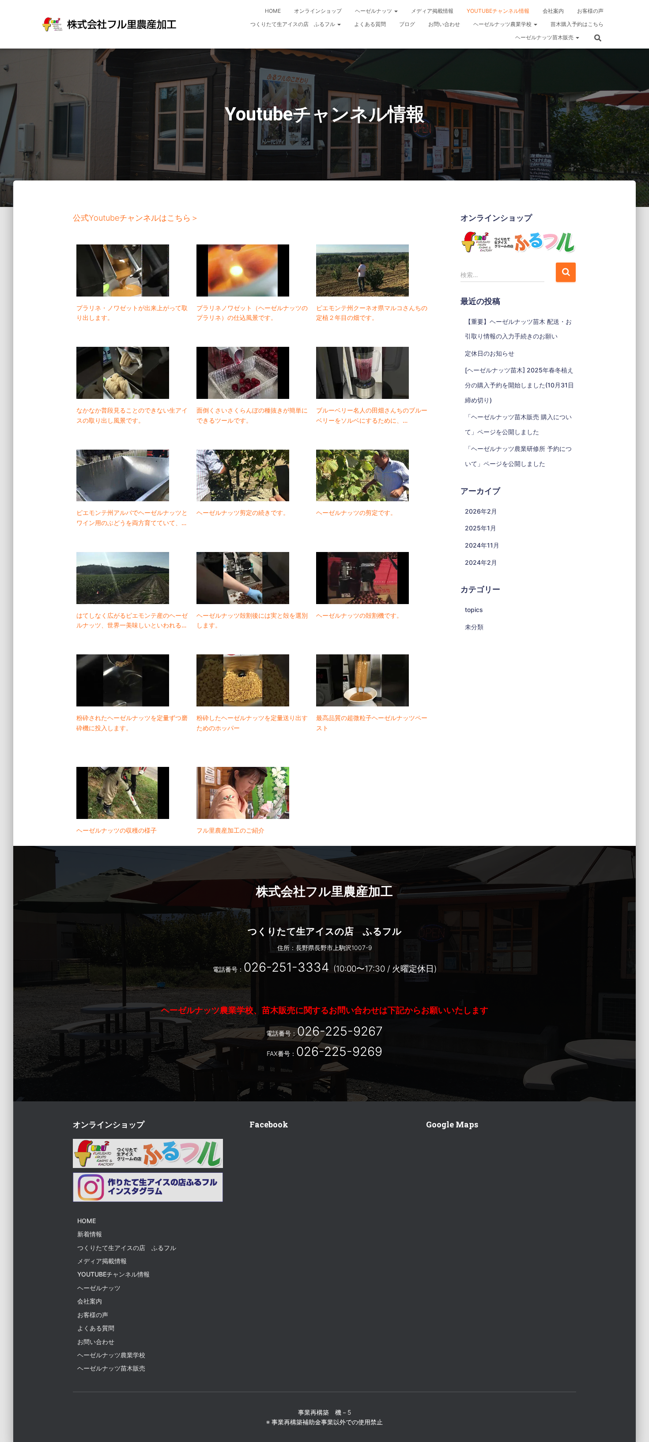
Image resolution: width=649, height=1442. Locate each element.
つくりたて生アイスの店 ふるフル (293, 24)
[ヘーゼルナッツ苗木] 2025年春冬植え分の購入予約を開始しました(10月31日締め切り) (519, 384)
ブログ (407, 24)
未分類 (474, 627)
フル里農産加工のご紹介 (230, 830)
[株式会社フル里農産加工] (110, 24)
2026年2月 (481, 511)
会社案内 (553, 11)
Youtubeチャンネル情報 (498, 11)
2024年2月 (481, 562)
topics (474, 609)
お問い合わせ (444, 24)
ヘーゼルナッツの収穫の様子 (116, 830)
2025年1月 (480, 528)
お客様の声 (590, 11)
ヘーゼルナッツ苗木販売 (545, 37)
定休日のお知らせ (489, 353)
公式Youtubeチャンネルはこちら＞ (136, 217)
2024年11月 (482, 545)
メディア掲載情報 (432, 11)
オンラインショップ (318, 11)
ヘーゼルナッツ (374, 11)
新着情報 (89, 1234)
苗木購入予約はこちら (577, 24)
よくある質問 (370, 24)
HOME (273, 11)
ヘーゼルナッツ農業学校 (503, 24)
